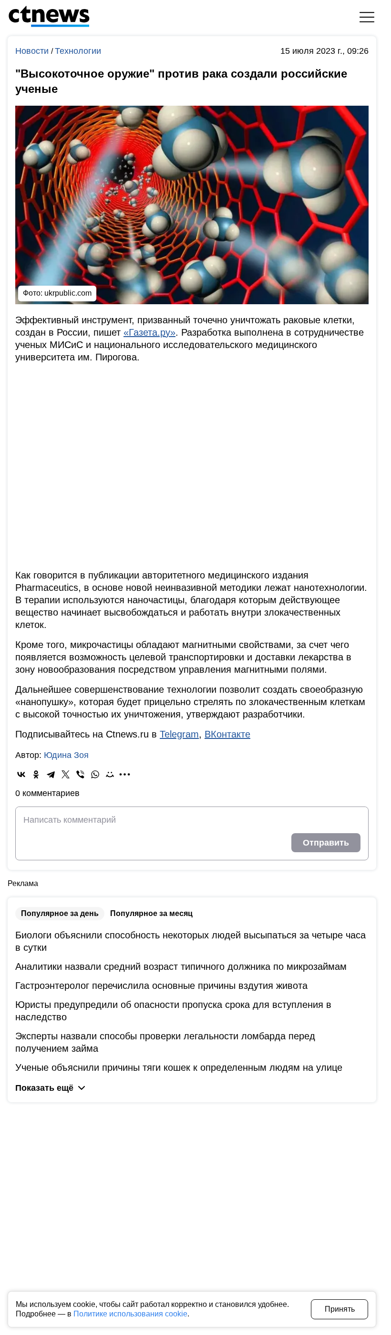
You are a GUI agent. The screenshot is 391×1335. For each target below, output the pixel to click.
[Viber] (80, 774)
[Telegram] (51, 774)
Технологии (78, 51)
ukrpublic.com (68, 293)
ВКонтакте (227, 734)
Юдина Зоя (66, 755)
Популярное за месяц (151, 913)
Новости (33, 51)
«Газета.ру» (149, 332)
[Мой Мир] (110, 774)
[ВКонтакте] (21, 774)
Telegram (179, 734)
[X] (66, 774)
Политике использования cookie (130, 1314)
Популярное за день (60, 913)
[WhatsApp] (95, 774)
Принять (340, 1309)
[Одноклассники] (36, 774)
